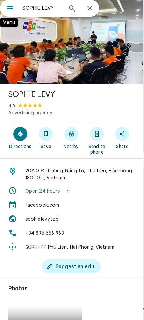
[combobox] (42, 8)
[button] (71, 191)
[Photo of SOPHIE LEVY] (71, 42)
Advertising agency (30, 112)
